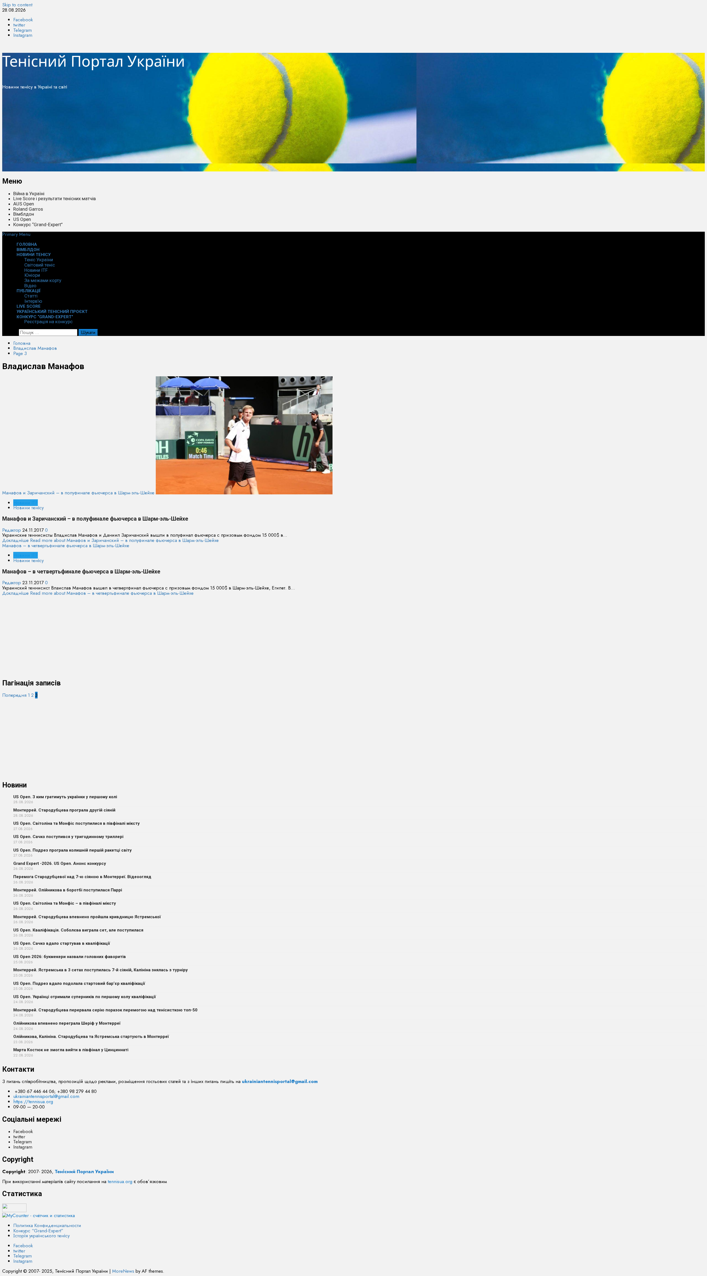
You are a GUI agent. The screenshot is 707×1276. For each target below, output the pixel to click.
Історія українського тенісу (41, 1235)
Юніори (32, 275)
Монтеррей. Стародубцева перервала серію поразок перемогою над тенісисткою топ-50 (105, 1010)
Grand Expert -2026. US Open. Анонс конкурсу (59, 863)
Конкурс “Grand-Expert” (38, 224)
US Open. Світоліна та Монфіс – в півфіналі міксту (64, 903)
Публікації (29, 290)
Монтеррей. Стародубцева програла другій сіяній (64, 810)
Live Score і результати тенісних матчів (54, 198)
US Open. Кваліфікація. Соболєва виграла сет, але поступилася (78, 930)
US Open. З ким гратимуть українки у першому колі (65, 796)
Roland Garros (28, 209)
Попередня (14, 695)
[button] (16, 234)
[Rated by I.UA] (14, 1210)
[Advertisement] (168, 132)
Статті (31, 296)
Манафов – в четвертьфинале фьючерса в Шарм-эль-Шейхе (65, 545)
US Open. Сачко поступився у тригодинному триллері (68, 836)
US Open (22, 219)
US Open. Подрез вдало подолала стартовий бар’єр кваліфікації (79, 983)
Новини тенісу (34, 254)
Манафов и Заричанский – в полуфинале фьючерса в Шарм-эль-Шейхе (78, 492)
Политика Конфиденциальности (47, 1225)
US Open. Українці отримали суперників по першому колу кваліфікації (84, 996)
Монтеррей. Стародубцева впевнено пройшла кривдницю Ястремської (87, 916)
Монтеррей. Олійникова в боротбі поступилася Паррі (67, 890)
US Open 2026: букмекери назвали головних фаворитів (69, 956)
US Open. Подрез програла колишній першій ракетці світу (72, 850)
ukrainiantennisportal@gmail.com (46, 1096)
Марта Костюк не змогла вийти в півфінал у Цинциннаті (70, 1049)
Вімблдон (23, 214)
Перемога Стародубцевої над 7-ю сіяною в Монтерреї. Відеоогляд (82, 876)
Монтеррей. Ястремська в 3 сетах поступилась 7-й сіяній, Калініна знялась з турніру (100, 969)
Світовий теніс (39, 265)
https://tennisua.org (33, 1101)
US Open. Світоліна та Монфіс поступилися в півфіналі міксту (76, 823)
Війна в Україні (28, 193)
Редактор (12, 530)
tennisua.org (120, 1181)
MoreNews (123, 1271)
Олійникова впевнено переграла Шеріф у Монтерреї (66, 1023)
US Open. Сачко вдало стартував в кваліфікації (61, 943)
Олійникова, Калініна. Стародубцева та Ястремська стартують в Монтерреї (91, 1036)
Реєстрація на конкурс (48, 321)
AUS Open (23, 204)
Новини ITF (36, 270)
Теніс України (38, 259)
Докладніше (110, 540)
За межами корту (42, 280)
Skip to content (17, 4)
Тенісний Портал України (93, 61)
